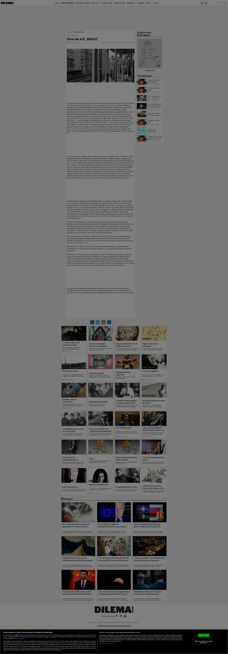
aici (41, 646)
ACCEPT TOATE (204, 635)
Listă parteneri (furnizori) (106, 643)
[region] (114, 641)
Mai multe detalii (19, 638)
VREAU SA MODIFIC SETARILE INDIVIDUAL (204, 642)
